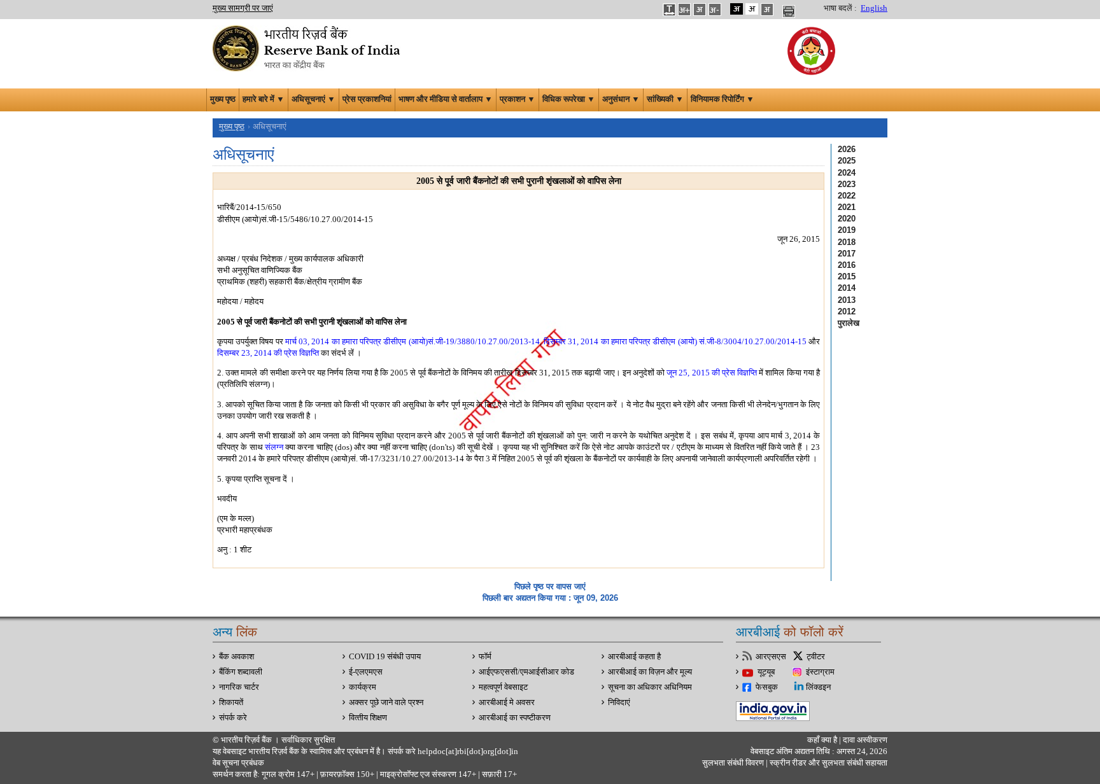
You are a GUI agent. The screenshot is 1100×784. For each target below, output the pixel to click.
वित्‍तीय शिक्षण (368, 717)
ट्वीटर (816, 656)
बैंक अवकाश (236, 656)
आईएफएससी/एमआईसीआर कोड (526, 672)
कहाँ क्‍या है (823, 740)
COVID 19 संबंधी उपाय (385, 656)
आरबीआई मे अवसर (507, 702)
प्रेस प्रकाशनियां (366, 99)
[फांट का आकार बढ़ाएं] (684, 9)
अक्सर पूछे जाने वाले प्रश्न (386, 702)
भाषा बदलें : (840, 8)
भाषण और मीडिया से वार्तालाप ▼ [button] (445, 99)
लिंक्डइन (818, 687)
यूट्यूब (766, 672)
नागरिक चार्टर (239, 687)
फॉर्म (485, 656)
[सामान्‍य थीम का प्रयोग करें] (751, 9)
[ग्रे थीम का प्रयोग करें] (767, 9)
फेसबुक (767, 687)
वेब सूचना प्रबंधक (238, 763)
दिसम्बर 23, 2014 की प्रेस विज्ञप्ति (268, 353)
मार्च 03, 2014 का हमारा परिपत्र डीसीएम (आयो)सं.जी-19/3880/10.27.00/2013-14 (412, 341)
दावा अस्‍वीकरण (865, 740)
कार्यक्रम (362, 687)
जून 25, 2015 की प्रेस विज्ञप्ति (711, 372)
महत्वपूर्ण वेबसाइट (503, 687)
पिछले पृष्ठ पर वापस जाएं (550, 586)
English (874, 8)
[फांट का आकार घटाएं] (715, 9)
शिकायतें (231, 702)
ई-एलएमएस (366, 672)
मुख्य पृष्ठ (223, 99)
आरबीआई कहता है (634, 656)
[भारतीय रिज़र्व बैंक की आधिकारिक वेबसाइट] (308, 47)
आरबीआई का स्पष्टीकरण (515, 717)
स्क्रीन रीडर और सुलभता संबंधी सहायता (827, 763)
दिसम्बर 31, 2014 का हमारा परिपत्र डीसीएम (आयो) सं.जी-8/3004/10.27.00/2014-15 (675, 341)
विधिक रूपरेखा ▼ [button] (568, 99)
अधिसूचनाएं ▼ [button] (313, 99)
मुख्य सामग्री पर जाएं (243, 8)
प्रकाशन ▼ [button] (517, 99)
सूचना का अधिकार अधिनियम (650, 687)
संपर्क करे (233, 717)
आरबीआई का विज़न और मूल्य (650, 672)
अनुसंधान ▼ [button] (621, 99)
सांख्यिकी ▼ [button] (665, 99)
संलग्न (274, 447)
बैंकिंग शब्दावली (240, 672)
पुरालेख (848, 323)
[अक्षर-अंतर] (669, 9)
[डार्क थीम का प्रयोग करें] (736, 9)
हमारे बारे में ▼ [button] (264, 99)
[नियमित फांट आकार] (699, 9)
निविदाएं (619, 702)
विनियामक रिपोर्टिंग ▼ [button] (722, 99)
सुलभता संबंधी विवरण (733, 763)
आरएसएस (771, 656)
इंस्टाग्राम (820, 672)
